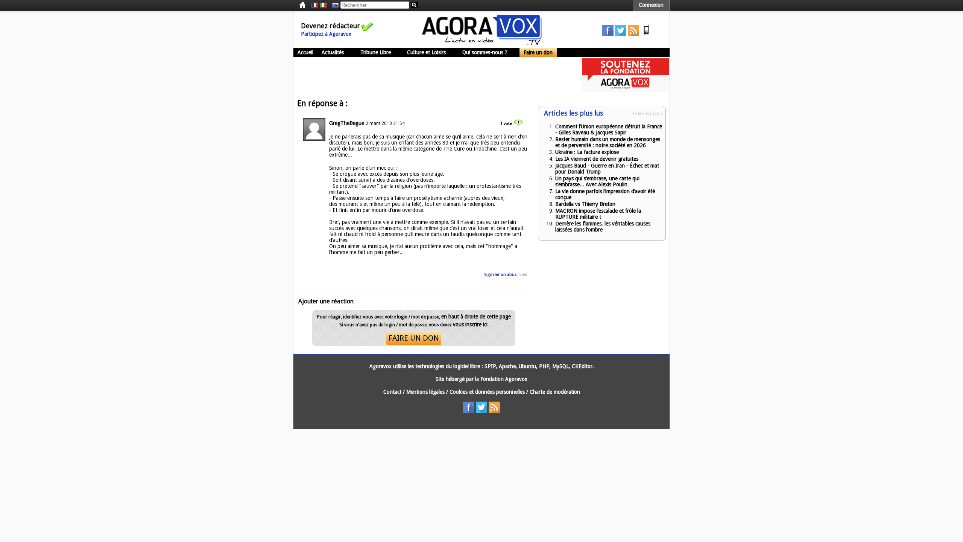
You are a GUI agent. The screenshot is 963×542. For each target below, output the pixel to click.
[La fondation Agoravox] (625, 90)
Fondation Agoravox (503, 379)
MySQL (560, 366)
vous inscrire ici (470, 324)
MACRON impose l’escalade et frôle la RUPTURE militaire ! (598, 214)
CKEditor (582, 366)
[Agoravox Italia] (323, 5)
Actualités (333, 52)
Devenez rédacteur (330, 26)
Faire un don (538, 52)
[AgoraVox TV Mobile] (646, 34)
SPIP (490, 366)
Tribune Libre (375, 52)
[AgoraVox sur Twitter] (620, 34)
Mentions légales (425, 392)
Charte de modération (555, 392)
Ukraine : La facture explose (587, 152)
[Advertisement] (430, 75)
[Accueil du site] (482, 43)
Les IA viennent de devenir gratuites (596, 159)
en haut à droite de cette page (476, 317)
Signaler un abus (500, 274)
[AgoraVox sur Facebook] (608, 34)
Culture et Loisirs (426, 52)
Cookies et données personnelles (487, 392)
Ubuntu (527, 366)
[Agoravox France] (314, 5)
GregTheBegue (346, 123)
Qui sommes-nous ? (484, 52)
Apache (507, 366)
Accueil (305, 52)
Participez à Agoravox (326, 34)
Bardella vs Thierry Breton (585, 204)
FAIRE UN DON (414, 338)
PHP (544, 366)
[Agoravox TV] (333, 5)
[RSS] (633, 34)
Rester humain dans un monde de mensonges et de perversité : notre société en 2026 (607, 142)
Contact (392, 392)
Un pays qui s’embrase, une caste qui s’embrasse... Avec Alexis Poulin (597, 181)
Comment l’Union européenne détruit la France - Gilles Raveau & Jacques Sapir (608, 129)
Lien (523, 274)
